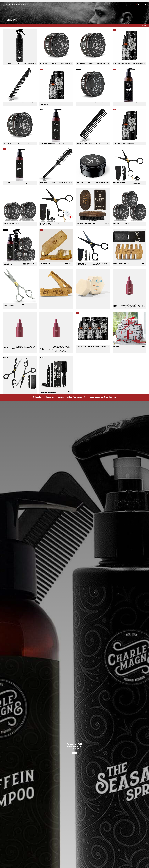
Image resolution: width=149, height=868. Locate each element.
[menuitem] (7, 4)
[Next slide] (35, 45)
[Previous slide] (4, 45)
